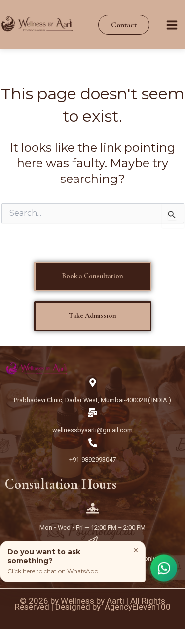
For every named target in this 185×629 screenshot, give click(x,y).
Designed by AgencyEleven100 (113, 607)
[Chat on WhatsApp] (163, 568)
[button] (123, 25)
